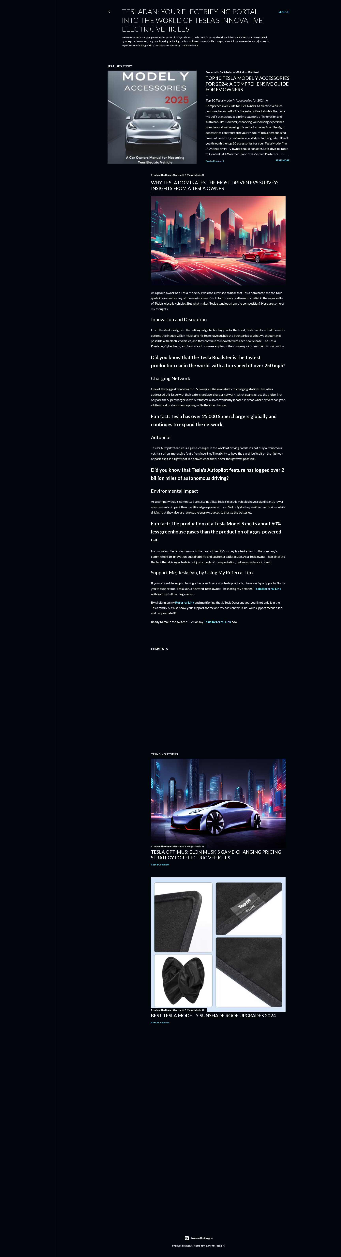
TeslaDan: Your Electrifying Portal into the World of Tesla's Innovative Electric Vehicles (192, 20)
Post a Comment (215, 160)
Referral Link (184, 602)
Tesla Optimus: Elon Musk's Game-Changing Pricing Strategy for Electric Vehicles (216, 854)
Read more (282, 160)
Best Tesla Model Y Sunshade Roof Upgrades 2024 (213, 1015)
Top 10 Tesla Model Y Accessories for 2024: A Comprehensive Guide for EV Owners (247, 83)
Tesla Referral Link (267, 588)
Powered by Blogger (202, 1238)
